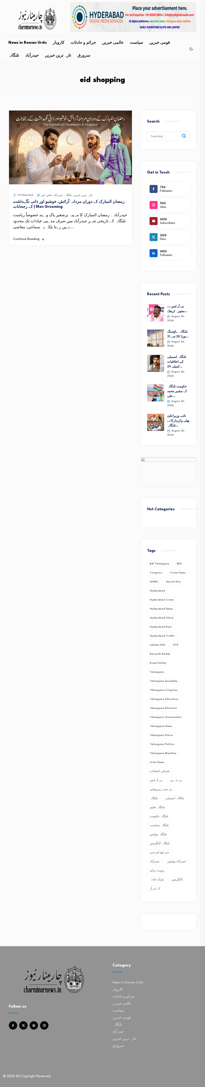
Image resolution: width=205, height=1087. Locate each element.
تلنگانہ (13, 55)
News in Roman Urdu (27, 43)
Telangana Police (161, 735)
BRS (179, 563)
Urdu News (157, 762)
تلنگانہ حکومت (159, 816)
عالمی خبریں (113, 43)
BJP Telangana (159, 563)
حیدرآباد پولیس (176, 861)
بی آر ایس (156, 780)
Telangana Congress (164, 690)
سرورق (83, 55)
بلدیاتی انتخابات (159, 771)
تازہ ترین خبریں (58, 55)
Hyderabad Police (161, 617)
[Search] (187, 133)
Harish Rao (173, 581)
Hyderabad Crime (162, 599)
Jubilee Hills (158, 644)
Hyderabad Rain (161, 626)
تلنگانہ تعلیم (157, 807)
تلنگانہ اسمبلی (174, 798)
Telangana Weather (163, 753)
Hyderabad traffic (162, 635)
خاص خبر (46, 195)
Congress (156, 572)
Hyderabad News (161, 608)
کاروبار (58, 43)
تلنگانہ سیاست (159, 825)
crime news (178, 572)
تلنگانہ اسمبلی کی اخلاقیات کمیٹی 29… (176, 362)
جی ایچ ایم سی (159, 852)
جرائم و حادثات (83, 43)
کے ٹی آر (155, 888)
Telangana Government (165, 717)
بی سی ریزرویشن (161, 789)
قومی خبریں (159, 43)
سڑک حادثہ (157, 879)
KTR (175, 644)
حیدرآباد (32, 55)
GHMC (154, 581)
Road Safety (158, 663)
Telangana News (161, 726)
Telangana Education (164, 699)
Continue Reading (26, 239)
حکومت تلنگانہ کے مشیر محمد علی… (177, 391)
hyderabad (157, 590)
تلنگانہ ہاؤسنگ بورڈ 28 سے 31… (178, 334)
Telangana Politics (162, 744)
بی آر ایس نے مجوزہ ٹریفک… (177, 309)
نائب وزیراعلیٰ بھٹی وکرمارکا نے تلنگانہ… (178, 421)
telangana (157, 672)
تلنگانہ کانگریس (160, 843)
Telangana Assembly (163, 681)
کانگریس (177, 879)
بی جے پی (176, 780)
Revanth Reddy (160, 654)
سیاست (136, 43)
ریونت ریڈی (157, 870)
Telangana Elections (163, 708)
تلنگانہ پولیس (158, 834)
